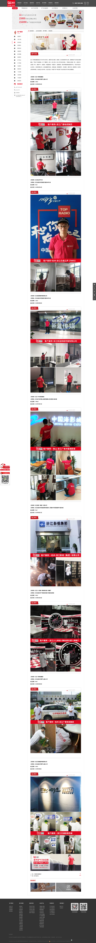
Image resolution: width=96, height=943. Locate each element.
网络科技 (19, 68)
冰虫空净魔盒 (42, 914)
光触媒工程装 (42, 907)
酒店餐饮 (19, 57)
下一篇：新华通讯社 (34, 875)
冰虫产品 (38, 3)
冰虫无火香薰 (42, 917)
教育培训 (19, 48)
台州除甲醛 (75, 8)
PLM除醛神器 (42, 915)
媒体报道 (11, 911)
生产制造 (19, 63)
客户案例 (44, 3)
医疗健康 (19, 54)
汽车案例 (19, 77)
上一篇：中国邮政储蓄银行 (35, 874)
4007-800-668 (19, 87)
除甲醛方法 (64, 8)
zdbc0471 (18, 89)
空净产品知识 (52, 914)
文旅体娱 (19, 74)
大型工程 (19, 39)
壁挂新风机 (42, 923)
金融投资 (19, 51)
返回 (80, 875)
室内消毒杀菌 (31, 911)
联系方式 (61, 906)
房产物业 (19, 60)
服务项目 (32, 3)
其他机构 (19, 80)
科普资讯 (50, 3)
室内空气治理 (31, 907)
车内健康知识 (52, 911)
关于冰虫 (26, 3)
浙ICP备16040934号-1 (33, 941)
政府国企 (19, 45)
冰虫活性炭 (42, 911)
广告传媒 (19, 71)
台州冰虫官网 (39, 30)
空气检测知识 (52, 906)
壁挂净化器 (42, 920)
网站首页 (19, 3)
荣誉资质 (11, 907)
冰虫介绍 (11, 906)
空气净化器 (42, 918)
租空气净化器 (31, 912)
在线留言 (18, 92)
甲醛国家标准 (24, 8)
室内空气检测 (31, 906)
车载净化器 (42, 922)
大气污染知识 (52, 912)
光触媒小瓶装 (42, 906)
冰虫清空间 (42, 912)
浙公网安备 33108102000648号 (43, 941)
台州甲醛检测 (55, 8)
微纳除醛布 (42, 909)
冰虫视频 (11, 909)
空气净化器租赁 (44, 8)
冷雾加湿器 (42, 926)
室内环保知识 (52, 909)
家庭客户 (19, 36)
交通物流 (19, 66)
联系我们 (57, 3)
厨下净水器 (42, 925)
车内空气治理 (31, 909)
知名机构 (19, 42)
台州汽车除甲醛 (34, 8)
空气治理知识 (52, 907)
